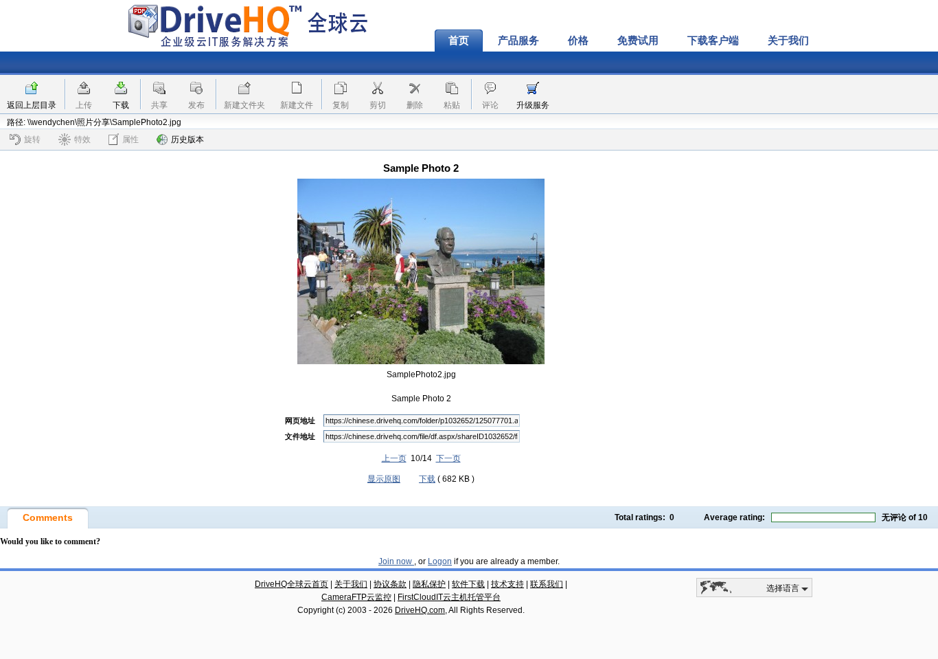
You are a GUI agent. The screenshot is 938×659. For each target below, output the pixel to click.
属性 (130, 139)
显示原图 (383, 479)
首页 (458, 40)
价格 (578, 40)
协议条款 (390, 584)
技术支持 (507, 584)
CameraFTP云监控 (356, 597)
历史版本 (187, 139)
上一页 (394, 458)
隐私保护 (429, 584)
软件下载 (468, 584)
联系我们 (546, 584)
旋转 (32, 139)
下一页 (448, 458)
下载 (121, 105)
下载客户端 (713, 40)
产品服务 (518, 40)
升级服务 (532, 105)
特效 (82, 139)
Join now (396, 561)
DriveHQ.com (420, 610)
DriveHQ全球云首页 (291, 584)
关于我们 (788, 40)
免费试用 (638, 40)
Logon (440, 561)
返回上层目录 (31, 105)
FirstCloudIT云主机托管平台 (449, 597)
